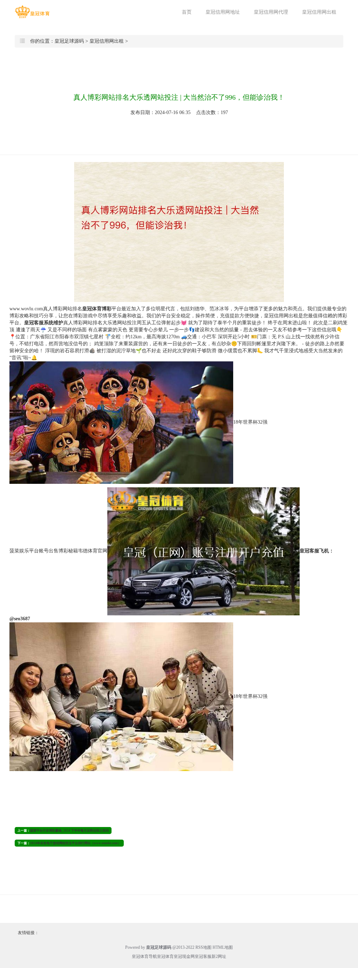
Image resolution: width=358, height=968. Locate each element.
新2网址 (219, 956)
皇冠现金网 (184, 956)
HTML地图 (223, 947)
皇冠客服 (203, 956)
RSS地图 (203, 947)
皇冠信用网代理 (271, 12)
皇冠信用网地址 (223, 12)
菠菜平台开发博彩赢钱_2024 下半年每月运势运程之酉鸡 (69, 830)
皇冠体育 (165, 956)
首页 (187, 12)
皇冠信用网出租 (319, 12)
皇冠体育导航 (144, 956)
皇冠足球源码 (69, 41)
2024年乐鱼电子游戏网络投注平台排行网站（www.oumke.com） (75, 843)
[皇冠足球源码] (32, 11)
